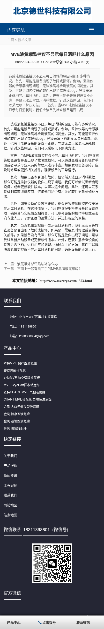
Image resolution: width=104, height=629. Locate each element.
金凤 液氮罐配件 (15, 428)
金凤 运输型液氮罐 (17, 421)
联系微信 (83, 622)
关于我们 (10, 455)
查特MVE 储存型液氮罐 (20, 363)
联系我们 (10, 495)
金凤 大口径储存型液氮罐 (21, 406)
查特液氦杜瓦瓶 (15, 370)
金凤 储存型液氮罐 (17, 413)
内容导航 (16, 30)
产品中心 (14, 622)
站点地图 (10, 514)
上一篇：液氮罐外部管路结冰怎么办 (31, 263)
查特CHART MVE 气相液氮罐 (24, 392)
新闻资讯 (10, 475)
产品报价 (10, 465)
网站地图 (10, 504)
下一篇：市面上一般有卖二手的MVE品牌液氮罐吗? (42, 268)
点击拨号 (49, 622)
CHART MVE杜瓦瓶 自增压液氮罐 (28, 399)
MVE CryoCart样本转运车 (22, 384)
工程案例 (10, 485)
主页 (10, 39)
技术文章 (24, 39)
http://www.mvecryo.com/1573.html (65, 281)
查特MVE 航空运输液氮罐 (22, 377)
